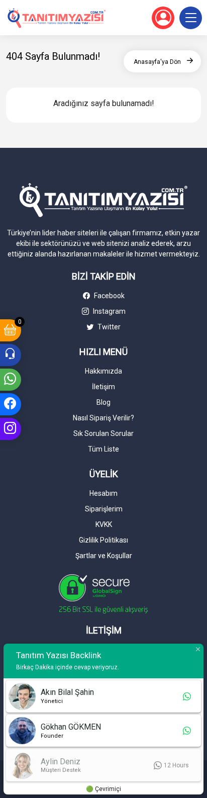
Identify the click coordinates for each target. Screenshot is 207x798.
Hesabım (103, 493)
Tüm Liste (103, 449)
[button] (190, 18)
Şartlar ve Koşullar (103, 556)
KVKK (103, 524)
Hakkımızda (103, 371)
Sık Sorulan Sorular (103, 433)
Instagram (108, 311)
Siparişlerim (104, 509)
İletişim (103, 387)
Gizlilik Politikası (103, 540)
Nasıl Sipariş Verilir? (103, 418)
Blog (103, 402)
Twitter (108, 327)
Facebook (108, 296)
